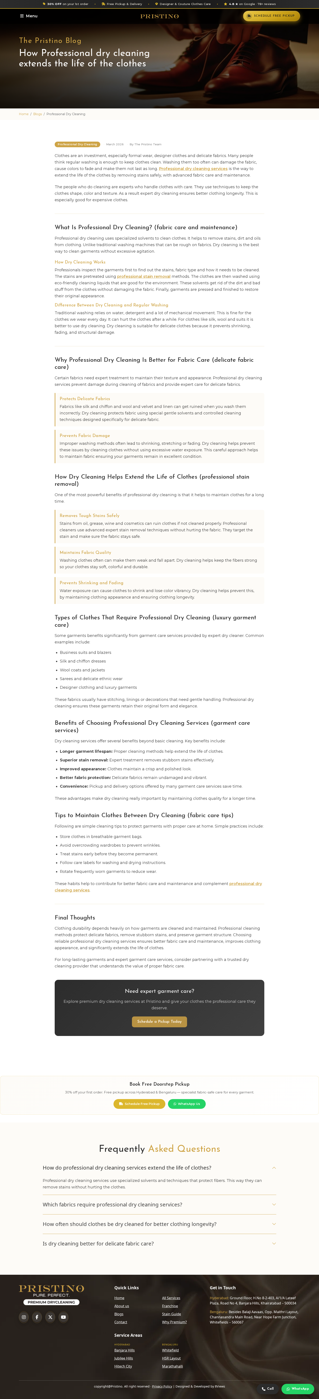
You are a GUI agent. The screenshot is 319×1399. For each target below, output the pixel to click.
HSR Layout (171, 1358)
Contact (120, 1322)
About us (121, 1306)
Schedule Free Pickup (142, 1104)
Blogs (37, 114)
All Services (171, 1298)
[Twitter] (50, 1317)
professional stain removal (144, 276)
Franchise (170, 1306)
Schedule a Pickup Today (159, 1022)
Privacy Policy (162, 1386)
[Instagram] (24, 1317)
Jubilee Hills (123, 1358)
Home (24, 114)
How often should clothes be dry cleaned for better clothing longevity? (129, 1223)
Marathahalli (172, 1366)
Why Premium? (174, 1322)
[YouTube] (63, 1317)
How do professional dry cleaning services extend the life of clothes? (127, 1167)
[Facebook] (37, 1317)
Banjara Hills (124, 1350)
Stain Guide (171, 1314)
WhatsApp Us (189, 1104)
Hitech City (123, 1366)
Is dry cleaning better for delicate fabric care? (98, 1243)
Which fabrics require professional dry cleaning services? (112, 1204)
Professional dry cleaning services (193, 168)
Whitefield (170, 1350)
